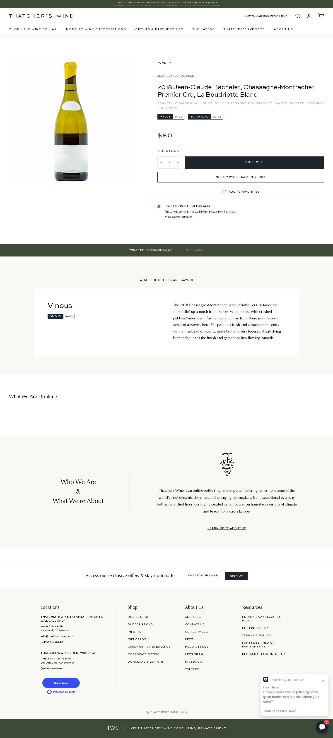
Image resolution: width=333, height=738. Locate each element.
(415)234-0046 (52, 642)
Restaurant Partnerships (264, 654)
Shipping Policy (255, 628)
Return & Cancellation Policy (261, 619)
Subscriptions (140, 624)
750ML (173, 108)
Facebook (193, 662)
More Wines (194, 250)
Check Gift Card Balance (149, 647)
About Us (283, 29)
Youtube (192, 669)
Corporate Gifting (143, 654)
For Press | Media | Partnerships (258, 645)
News (189, 639)
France (164, 103)
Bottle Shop (138, 617)
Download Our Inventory (265, 16)
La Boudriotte (290, 103)
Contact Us (195, 624)
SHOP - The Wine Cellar (33, 29)
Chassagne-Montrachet (249, 103)
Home (161, 63)
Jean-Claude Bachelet (176, 76)
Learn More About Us (227, 528)
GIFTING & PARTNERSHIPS (159, 29)
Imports (134, 632)
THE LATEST (204, 29)
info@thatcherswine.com (57, 636)
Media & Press (197, 647)
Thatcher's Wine (164, 712)
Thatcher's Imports (244, 29)
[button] (61, 683)
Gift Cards (137, 639)
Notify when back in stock (240, 177)
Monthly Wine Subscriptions (96, 29)
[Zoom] (70, 121)
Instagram (194, 654)
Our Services (196, 632)
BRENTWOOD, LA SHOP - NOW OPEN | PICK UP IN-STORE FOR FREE (166, 3)
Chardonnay (187, 103)
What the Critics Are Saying (150, 250)
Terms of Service (256, 635)
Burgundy (213, 103)
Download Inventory (145, 662)
